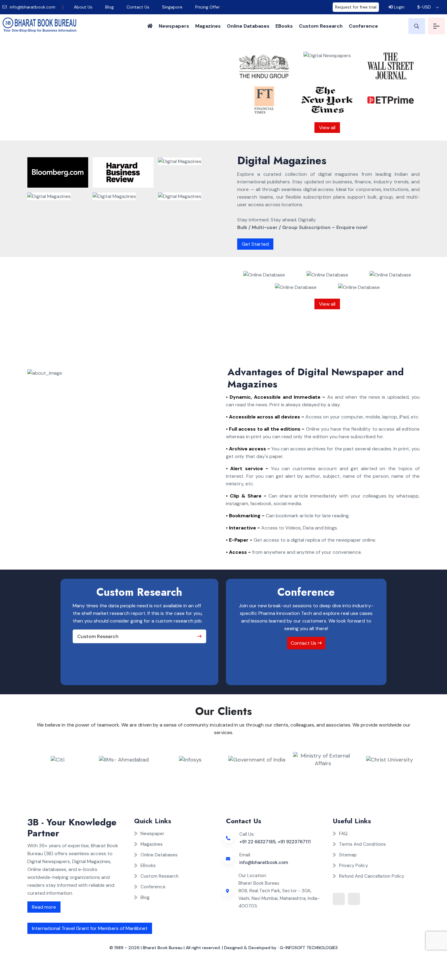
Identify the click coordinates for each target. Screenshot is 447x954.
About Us (83, 7)
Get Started (255, 244)
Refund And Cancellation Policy (371, 876)
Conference (363, 26)
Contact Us (137, 7)
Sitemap (348, 855)
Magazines (208, 26)
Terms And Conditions (362, 844)
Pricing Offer (207, 7)
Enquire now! (142, 118)
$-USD (424, 7)
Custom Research (321, 26)
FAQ (343, 834)
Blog (109, 7)
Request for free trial (355, 7)
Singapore (172, 7)
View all (327, 127)
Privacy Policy (353, 865)
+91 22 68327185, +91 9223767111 (275, 842)
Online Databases (248, 26)
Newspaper (152, 834)
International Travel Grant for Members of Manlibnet (89, 928)
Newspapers (174, 26)
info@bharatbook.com (32, 7)
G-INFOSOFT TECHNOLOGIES (309, 947)
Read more (44, 907)
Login (398, 7)
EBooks (284, 26)
